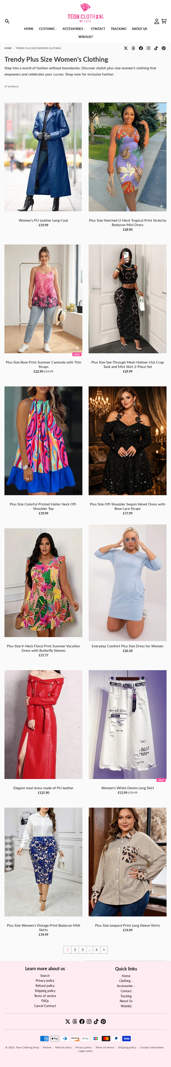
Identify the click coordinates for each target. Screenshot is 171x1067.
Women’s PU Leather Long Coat (43, 220)
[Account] (156, 21)
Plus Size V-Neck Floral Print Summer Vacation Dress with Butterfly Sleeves (43, 648)
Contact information (152, 1047)
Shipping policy (127, 1047)
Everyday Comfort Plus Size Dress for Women (127, 646)
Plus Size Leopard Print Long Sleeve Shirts (127, 925)
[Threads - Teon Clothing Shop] (133, 48)
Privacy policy (83, 1047)
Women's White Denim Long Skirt (127, 788)
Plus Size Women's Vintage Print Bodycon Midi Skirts (43, 927)
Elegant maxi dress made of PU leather (43, 788)
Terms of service (105, 1047)
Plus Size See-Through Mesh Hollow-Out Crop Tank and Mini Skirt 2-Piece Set (127, 364)
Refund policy (63, 1047)
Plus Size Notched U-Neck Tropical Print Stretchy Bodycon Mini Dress (127, 222)
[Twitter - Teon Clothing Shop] (126, 48)
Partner (47, 1047)
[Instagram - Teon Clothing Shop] (148, 48)
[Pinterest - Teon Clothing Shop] (164, 48)
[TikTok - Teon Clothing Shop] (156, 48)
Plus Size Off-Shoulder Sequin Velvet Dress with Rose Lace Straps (127, 506)
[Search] (7, 21)
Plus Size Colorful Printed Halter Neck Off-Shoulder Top (43, 506)
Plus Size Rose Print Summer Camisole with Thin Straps (43, 364)
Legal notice (86, 1051)
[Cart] (164, 21)
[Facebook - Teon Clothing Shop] (141, 48)
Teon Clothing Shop (27, 1047)
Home (8, 48)
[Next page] (104, 949)
